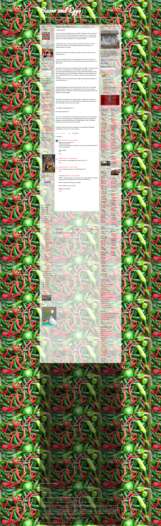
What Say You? (48, 266)
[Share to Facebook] (76, 133)
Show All (107, 158)
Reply (60, 154)
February (47, 291)
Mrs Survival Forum (105, 315)
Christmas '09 (48, 236)
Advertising (95, 23)
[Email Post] (69, 133)
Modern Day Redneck (104, 135)
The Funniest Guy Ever (48, 229)
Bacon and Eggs (60, 10)
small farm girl (103, 155)
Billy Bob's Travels (113, 243)
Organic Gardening (105, 301)
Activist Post (104, 329)
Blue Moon (47, 222)
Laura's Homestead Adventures (114, 156)
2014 (45, 207)
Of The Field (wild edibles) (107, 297)
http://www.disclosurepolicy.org (64, 522)
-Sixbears (105, 92)
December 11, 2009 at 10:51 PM (72, 175)
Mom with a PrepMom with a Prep (104, 197)
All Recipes (103, 282)
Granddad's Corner (103, 269)
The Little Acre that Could (113, 143)
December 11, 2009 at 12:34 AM (70, 140)
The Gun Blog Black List (114, 181)
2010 (45, 216)
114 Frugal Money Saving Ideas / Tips (46, 93)
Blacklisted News (105, 333)
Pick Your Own (104, 303)
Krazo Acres (104, 126)
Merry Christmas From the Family (48, 258)
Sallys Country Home (113, 114)
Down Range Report (114, 213)
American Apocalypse (114, 218)
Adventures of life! (104, 232)
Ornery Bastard (113, 203)
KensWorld (103, 257)
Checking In (48, 268)
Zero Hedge (103, 355)
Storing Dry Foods (80, 23)
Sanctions (47, 247)
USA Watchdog (104, 353)
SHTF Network (104, 319)
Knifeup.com (104, 345)
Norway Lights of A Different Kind (48, 250)
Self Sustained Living (104, 150)
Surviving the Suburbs (104, 220)
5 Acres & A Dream (103, 176)
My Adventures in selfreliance (104, 181)
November (47, 271)
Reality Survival (103, 210)
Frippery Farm (114, 147)
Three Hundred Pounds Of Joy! (113, 252)
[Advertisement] (76, 219)
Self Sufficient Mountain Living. (114, 208)
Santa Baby (47, 254)
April (46, 287)
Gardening (62, 23)
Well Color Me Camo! (47, 133)
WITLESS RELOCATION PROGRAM (104, 145)
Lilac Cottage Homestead (114, 162)
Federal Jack (104, 337)
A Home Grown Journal (113, 133)
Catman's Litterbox (113, 223)
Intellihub (103, 341)
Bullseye (61, 158)
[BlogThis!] (73, 133)
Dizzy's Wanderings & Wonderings (104, 252)
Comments (46, 74)
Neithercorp (103, 347)
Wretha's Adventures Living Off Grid (114, 120)
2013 (45, 209)
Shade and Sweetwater (104, 123)
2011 (45, 214)
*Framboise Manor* (104, 140)
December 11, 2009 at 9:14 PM (70, 158)
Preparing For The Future (107, 317)
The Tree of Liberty (105, 323)
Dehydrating (49, 23)
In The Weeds (45, 101)
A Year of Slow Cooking (104, 236)
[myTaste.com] (104, 361)
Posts (44, 71)
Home (43, 23)
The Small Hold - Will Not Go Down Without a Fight (114, 127)
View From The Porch (113, 186)
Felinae (60, 140)
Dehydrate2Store (105, 290)
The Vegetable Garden (106, 305)
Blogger (92, 487)
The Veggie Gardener (106, 307)
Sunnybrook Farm (114, 152)
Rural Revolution (103, 113)
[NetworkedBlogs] (47, 180)
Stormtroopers (48, 234)
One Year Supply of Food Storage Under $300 (46, 106)
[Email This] (72, 133)
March (46, 289)
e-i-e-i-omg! (114, 138)
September (47, 275)
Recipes (56, 23)
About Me (88, 23)
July (46, 280)
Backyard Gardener (105, 286)
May (46, 284)
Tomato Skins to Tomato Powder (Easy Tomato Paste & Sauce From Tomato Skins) (47, 128)
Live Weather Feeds (105, 292)
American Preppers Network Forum (109, 313)
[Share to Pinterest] (77, 133)
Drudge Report (104, 335)
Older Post (94, 229)
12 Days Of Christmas (48, 239)
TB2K (102, 321)
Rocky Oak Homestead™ (104, 205)
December (47, 220)
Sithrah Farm (114, 247)
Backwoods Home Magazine (107, 284)
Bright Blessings (103, 247)
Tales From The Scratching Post (103, 242)
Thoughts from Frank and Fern (103, 215)
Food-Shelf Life (70, 23)
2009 (45, 218)
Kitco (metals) (104, 343)
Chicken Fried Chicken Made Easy (48, 243)
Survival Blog (104, 351)
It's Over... (47, 232)
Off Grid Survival (105, 299)
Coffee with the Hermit (114, 239)
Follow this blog (47, 182)
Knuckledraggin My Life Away (114, 198)
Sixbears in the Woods (103, 192)
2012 (45, 211)
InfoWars (103, 339)
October (47, 273)
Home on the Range (104, 118)
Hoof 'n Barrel (104, 273)
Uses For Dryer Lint (46, 119)
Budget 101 (103, 288)
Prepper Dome (104, 201)
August (47, 277)
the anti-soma (114, 190)
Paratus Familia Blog (104, 131)
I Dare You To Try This (48, 225)
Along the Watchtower (106, 331)
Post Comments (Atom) (67, 233)
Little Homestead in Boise (104, 186)
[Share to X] (75, 133)
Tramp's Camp (104, 265)
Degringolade (114, 193)
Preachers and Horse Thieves (114, 234)
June (46, 282)
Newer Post (59, 229)
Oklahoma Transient (103, 261)
